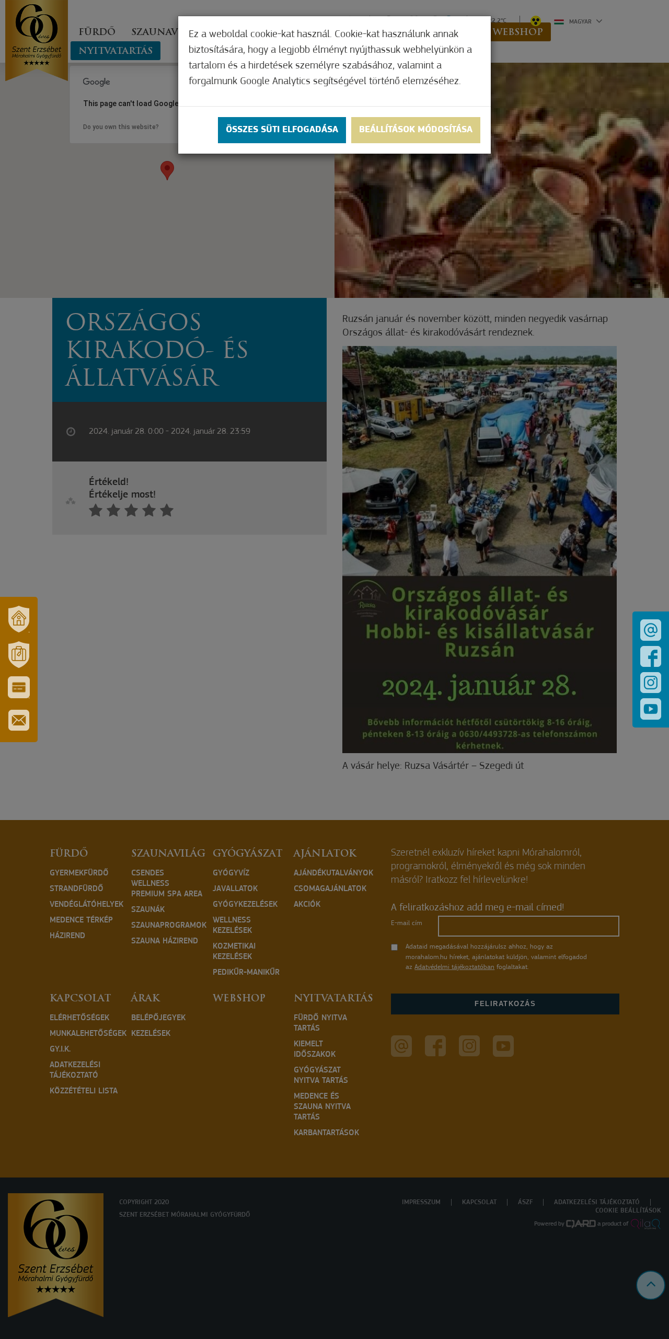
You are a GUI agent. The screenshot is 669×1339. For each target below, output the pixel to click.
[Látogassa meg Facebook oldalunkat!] (650, 656)
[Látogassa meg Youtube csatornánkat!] (650, 709)
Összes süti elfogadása (282, 130)
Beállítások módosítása (415, 130)
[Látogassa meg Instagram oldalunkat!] (650, 682)
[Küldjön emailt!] (650, 630)
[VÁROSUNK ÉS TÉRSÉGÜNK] (19, 618)
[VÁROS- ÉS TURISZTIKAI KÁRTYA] (19, 687)
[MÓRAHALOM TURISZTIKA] (19, 654)
